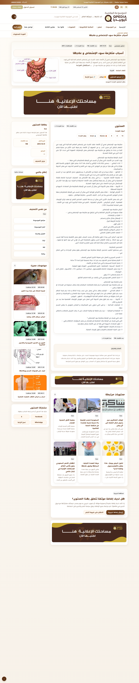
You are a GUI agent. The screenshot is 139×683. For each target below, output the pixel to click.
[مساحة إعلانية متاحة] (69, 102)
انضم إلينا (17, 27)
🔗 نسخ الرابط (90, 77)
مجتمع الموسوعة (39, 220)
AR (117, 7)
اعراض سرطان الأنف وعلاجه (36, 317)
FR (126, 7)
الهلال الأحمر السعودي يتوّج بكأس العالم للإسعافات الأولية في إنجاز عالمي (65, 467)
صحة (110, 46)
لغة (44, 247)
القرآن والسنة (40, 233)
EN (122, 7)
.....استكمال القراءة (84, 65)
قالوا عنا (61, 27)
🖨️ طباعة (93, 136)
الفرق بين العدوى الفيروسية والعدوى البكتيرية (32, 344)
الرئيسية (122, 27)
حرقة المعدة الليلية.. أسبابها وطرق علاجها (90, 464)
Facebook (38, 416)
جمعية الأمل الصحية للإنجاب (67, 421)
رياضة (43, 254)
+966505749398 (16, 2)
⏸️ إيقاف (102, 77)
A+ (122, 136)
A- (117, 136)
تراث (43, 240)
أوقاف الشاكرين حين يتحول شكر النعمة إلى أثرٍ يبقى (114, 423)
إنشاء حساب (16, 7)
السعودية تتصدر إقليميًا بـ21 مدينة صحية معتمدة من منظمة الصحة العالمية (89, 424)
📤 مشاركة (103, 136)
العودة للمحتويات (19, 34)
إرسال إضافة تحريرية (115, 512)
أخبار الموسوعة (39, 227)
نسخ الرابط (22, 422)
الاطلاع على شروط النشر (94, 512)
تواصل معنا (28, 27)
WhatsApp (39, 422)
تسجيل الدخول (29, 7)
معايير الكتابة (50, 27)
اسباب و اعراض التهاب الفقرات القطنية (31, 397)
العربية (112, 71)
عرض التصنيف (40, 161)
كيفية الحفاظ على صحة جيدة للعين (33, 291)
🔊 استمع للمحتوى (117, 77)
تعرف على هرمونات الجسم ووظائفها (32, 371)
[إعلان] (30, 187)
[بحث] (14, 16)
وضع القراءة (82, 136)
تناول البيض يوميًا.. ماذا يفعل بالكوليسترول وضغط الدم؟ (113, 466)
